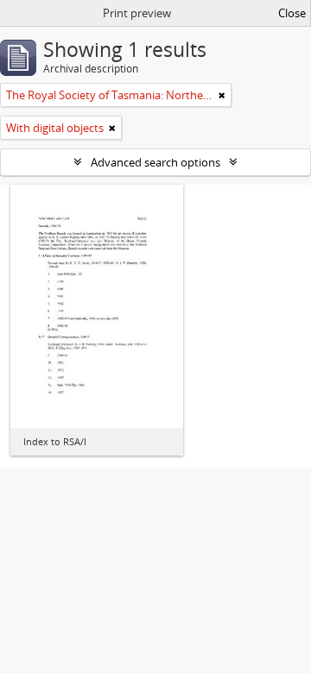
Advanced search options (155, 162)
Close (292, 13)
